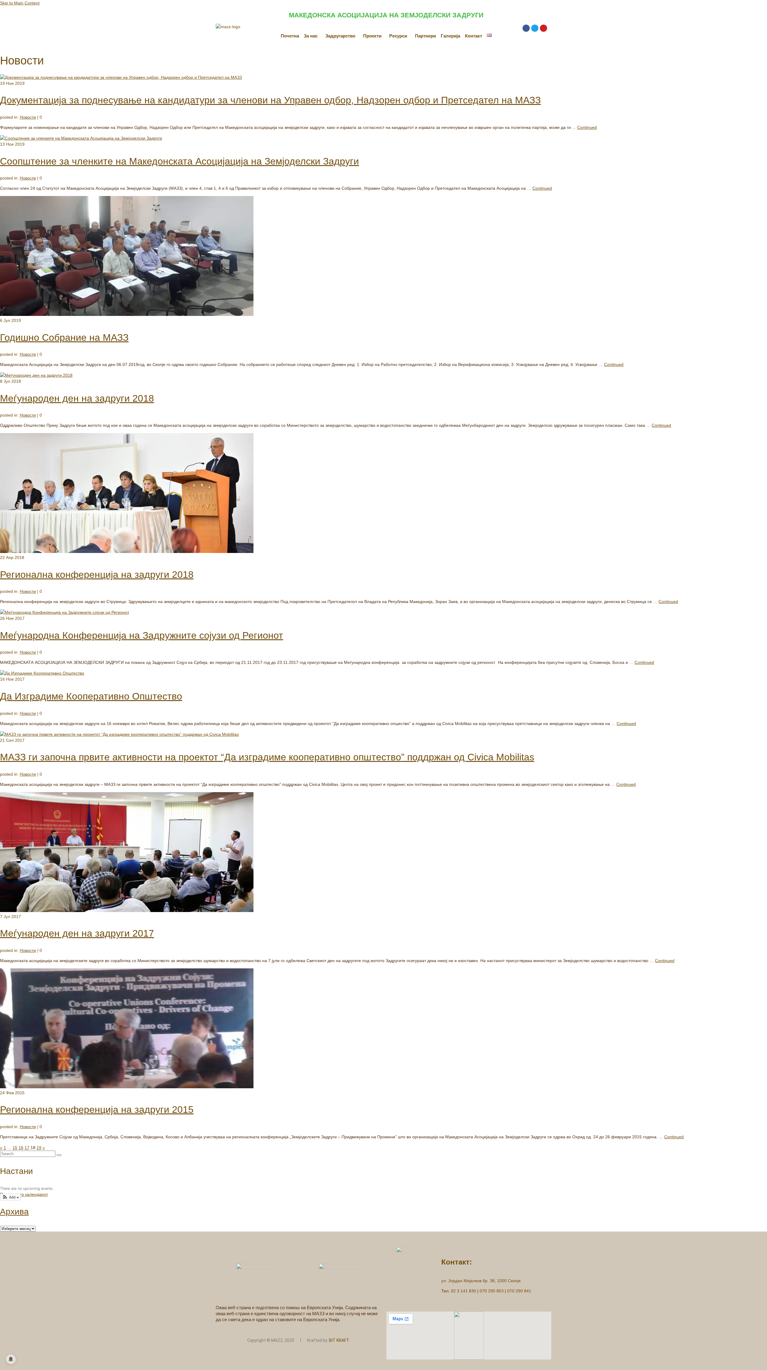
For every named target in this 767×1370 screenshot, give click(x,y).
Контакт (473, 35)
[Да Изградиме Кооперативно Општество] (42, 673)
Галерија (450, 35)
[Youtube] (543, 28)
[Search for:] (28, 1153)
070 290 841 (519, 1290)
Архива (14, 1211)
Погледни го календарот (24, 1194)
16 (21, 1147)
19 (39, 1147)
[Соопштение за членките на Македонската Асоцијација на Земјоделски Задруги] (81, 138)
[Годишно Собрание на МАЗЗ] (126, 314)
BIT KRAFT (339, 1340)
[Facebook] (526, 28)
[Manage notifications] (11, 1359)
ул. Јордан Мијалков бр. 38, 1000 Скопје (481, 1280)
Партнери (425, 35)
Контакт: (456, 1262)
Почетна (290, 35)
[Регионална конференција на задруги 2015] (126, 1086)
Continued (587, 127)
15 (15, 1147)
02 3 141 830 (463, 1290)
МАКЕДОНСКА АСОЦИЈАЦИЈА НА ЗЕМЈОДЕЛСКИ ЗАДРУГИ (386, 15)
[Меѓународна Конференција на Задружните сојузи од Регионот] (64, 612)
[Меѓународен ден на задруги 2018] (36, 375)
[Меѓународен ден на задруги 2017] (126, 910)
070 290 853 (492, 1290)
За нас (311, 35)
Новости (28, 117)
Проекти (372, 35)
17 (27, 1147)
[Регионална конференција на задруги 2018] (126, 551)
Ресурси (398, 35)
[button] (312, 36)
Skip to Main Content (20, 3)
